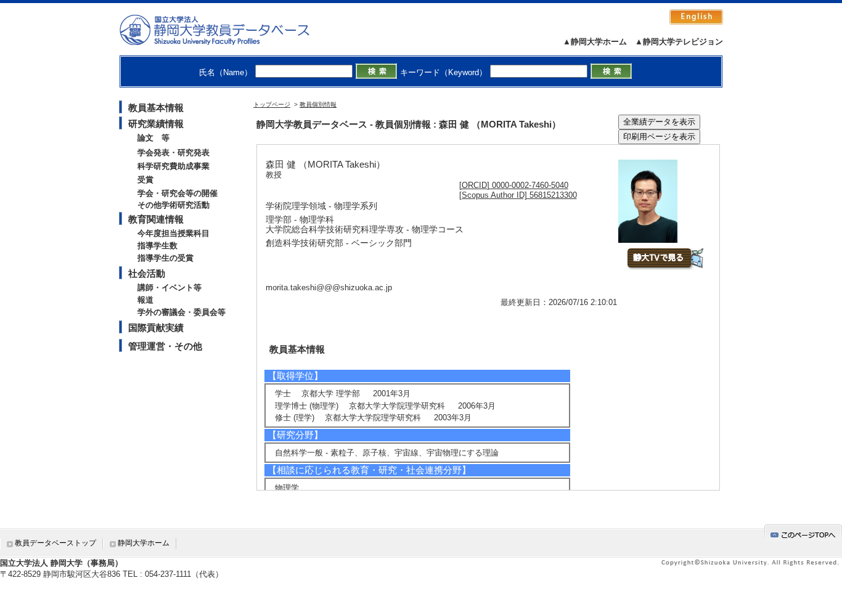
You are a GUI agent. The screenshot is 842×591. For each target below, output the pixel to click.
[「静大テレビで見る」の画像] (665, 267)
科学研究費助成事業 (173, 166)
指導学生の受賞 (165, 258)
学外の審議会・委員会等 (181, 312)
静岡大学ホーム (144, 543)
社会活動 (146, 273)
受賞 (145, 179)
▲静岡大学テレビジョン (679, 41)
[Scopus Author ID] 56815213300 (518, 195)
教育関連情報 (156, 219)
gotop (803, 532)
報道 (145, 299)
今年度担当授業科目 (173, 233)
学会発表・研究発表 (173, 152)
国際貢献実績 (156, 327)
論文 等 (153, 137)
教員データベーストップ (55, 543)
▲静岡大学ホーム (595, 41)
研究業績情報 (156, 123)
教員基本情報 (156, 107)
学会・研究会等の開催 (177, 193)
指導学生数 (157, 245)
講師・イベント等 (169, 287)
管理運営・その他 (165, 346)
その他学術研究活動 (173, 205)
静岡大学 (227, 29)
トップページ (271, 104)
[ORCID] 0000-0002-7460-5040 (513, 185)
